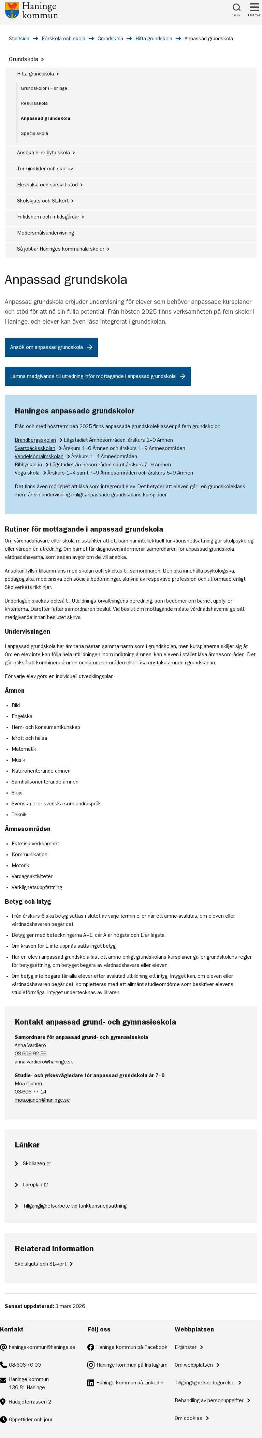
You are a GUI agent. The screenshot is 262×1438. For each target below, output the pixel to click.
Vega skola (27, 473)
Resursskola (34, 103)
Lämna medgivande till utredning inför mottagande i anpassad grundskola (93, 376)
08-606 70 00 (25, 1365)
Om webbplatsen (194, 1365)
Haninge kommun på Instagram (132, 1365)
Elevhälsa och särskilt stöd (47, 184)
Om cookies (188, 1418)
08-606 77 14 (30, 1092)
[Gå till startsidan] (31, 16)
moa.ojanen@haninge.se (42, 1100)
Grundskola (110, 38)
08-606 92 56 (30, 1053)
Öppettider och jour (31, 1419)
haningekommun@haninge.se (42, 1347)
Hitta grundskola (153, 38)
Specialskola (34, 133)
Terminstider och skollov (45, 168)
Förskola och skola (63, 38)
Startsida (19, 38)
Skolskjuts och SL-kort (43, 200)
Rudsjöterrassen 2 (30, 1402)
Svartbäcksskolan (35, 448)
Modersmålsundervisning (45, 233)
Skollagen (34, 1163)
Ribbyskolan (28, 464)
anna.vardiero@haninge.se (44, 1062)
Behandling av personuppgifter (209, 1400)
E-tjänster (185, 1347)
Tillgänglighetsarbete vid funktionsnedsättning (75, 1206)
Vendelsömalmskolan (39, 456)
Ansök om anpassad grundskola (46, 347)
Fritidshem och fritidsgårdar (48, 217)
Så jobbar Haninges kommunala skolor (60, 249)
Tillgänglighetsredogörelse (205, 1382)
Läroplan (32, 1184)
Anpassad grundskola (45, 118)
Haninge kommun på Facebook (132, 1347)
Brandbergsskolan (35, 440)
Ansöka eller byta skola (43, 152)
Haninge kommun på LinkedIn (129, 1382)
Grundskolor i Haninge (44, 88)
